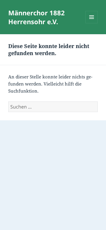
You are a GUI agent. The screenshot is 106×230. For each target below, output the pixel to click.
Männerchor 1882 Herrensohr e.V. (36, 17)
